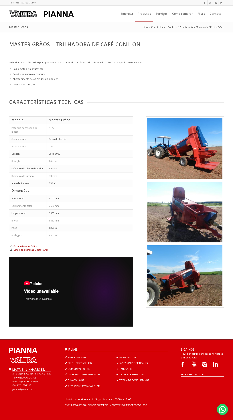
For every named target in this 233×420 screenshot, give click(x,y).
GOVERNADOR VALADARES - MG (84, 386)
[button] (222, 409)
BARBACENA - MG (77, 357)
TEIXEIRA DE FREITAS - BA (131, 374)
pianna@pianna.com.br (24, 389)
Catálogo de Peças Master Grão (31, 249)
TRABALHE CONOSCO (192, 374)
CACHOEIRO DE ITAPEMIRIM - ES (84, 374)
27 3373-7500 (30, 381)
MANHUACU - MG (128, 357)
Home (162, 27)
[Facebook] (204, 2)
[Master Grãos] (185, 148)
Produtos (172, 27)
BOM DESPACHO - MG (79, 368)
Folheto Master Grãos (25, 246)
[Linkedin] (221, 2)
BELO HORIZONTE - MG (80, 363)
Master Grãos (18, 27)
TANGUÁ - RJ (125, 368)
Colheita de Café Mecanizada (193, 27)
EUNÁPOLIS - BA (76, 380)
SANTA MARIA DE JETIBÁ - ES (133, 363)
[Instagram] (215, 2)
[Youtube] (210, 2)
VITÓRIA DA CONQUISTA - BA (134, 380)
